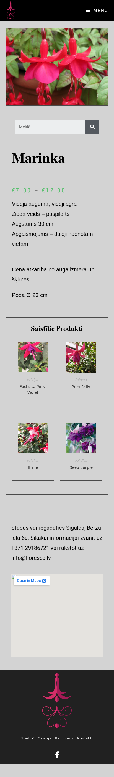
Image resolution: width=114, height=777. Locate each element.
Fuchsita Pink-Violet (33, 389)
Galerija (44, 738)
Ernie (33, 467)
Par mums (64, 738)
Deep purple (81, 467)
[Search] (92, 127)
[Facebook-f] (57, 755)
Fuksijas (33, 379)
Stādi (26, 738)
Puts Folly (81, 386)
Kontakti (85, 738)
